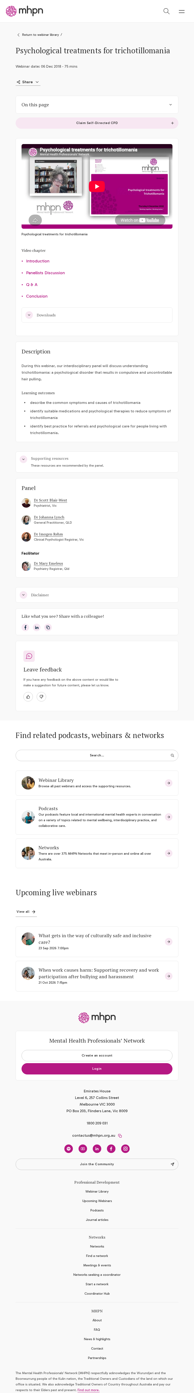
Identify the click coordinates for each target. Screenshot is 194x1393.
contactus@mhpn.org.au (93, 1135)
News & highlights (97, 1339)
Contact (97, 1349)
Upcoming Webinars (97, 1201)
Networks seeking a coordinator (97, 1275)
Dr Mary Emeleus (48, 563)
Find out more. (89, 1390)
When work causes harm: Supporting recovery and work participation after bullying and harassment (99, 973)
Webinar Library (56, 780)
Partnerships (97, 1358)
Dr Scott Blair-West (50, 500)
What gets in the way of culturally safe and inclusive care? (95, 938)
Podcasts (48, 808)
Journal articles (97, 1220)
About (97, 1320)
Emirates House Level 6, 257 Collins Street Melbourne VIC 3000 (97, 1098)
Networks (49, 847)
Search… (97, 755)
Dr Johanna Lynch (49, 517)
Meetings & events (97, 1265)
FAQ (97, 1330)
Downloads (46, 315)
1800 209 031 (97, 1123)
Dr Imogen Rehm (48, 534)
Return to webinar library (40, 35)
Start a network (97, 1284)
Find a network (97, 1256)
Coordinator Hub (97, 1294)
